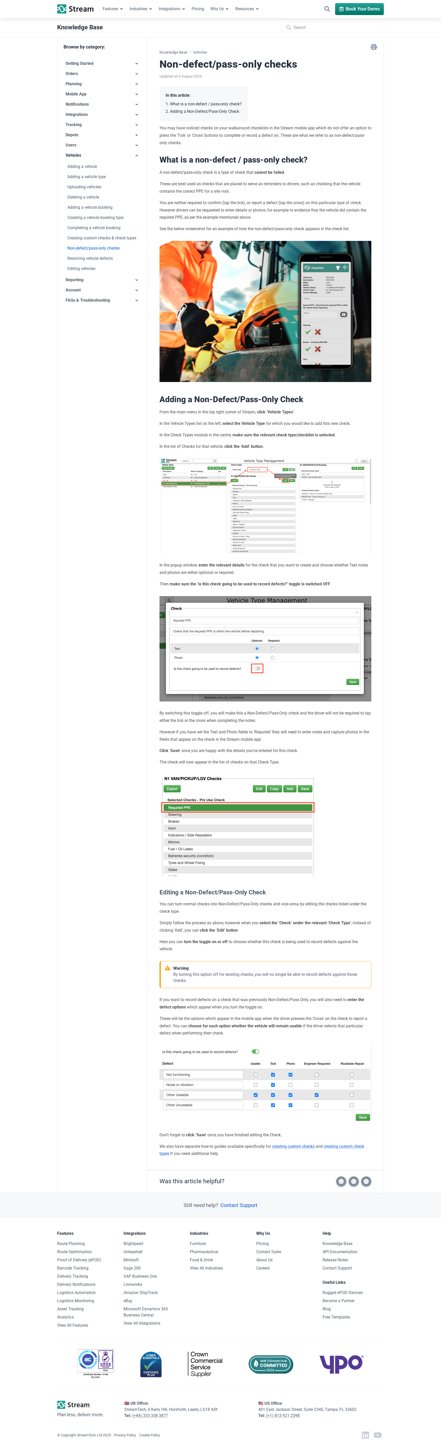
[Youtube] (378, 1435)
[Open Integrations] (183, 9)
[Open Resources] (257, 9)
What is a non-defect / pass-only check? (206, 104)
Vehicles (200, 52)
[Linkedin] (365, 1435)
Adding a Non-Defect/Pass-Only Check (204, 111)
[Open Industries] (151, 9)
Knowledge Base (174, 52)
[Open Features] (121, 9)
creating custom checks (293, 1146)
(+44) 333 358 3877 (150, 1415)
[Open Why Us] (227, 9)
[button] (327, 9)
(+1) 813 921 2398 (283, 1415)
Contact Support (239, 1205)
